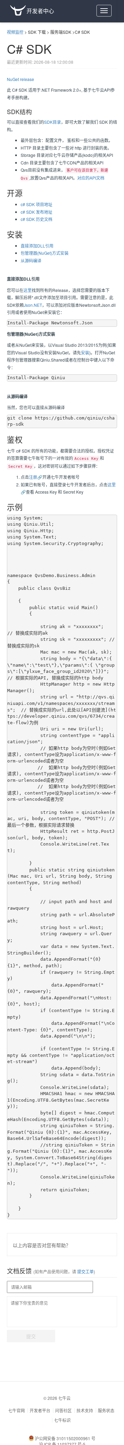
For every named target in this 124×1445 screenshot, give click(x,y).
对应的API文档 (90, 178)
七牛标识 (62, 1420)
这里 (27, 290)
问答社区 (63, 1410)
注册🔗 (35, 477)
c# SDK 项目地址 (36, 204)
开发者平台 (40, 1410)
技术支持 (84, 1410)
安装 (85, 352)
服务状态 (106, 1410)
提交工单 (85, 1271)
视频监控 (15, 32)
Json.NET (33, 305)
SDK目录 (52, 122)
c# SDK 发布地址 (36, 212)
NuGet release (20, 79)
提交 (31, 1336)
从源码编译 (31, 260)
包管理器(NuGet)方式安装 (45, 253)
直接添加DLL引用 (37, 246)
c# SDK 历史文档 (36, 219)
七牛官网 (16, 1410)
